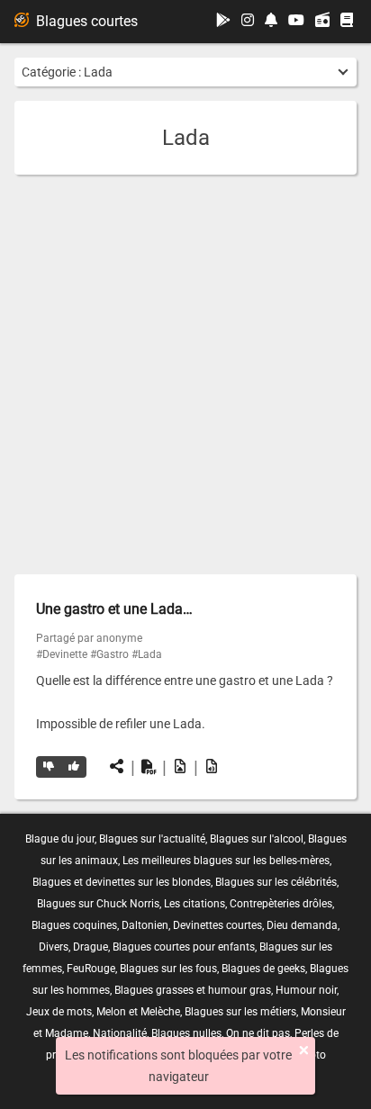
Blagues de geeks (263, 968)
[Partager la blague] (117, 767)
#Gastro (109, 654)
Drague (90, 947)
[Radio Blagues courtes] (322, 21)
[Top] (73, 767)
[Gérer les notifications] (271, 21)
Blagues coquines (74, 925)
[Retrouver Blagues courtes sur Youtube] (296, 21)
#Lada (146, 654)
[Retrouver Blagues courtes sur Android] (223, 21)
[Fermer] (304, 1050)
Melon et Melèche (138, 1011)
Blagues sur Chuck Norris (98, 903)
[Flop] (48, 767)
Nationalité (120, 1033)
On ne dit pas (258, 1033)
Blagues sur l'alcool (256, 839)
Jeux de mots (59, 1011)
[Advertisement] (185, 374)
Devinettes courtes (217, 925)
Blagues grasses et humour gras (192, 990)
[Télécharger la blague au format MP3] (212, 767)
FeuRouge (91, 968)
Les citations (194, 903)
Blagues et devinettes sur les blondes (121, 882)
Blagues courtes (87, 21)
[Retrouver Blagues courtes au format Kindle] (346, 21)
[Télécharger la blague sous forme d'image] (180, 767)
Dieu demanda (302, 925)
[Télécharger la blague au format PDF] (149, 767)
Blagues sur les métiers (240, 1011)
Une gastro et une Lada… (114, 609)
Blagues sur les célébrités (276, 882)
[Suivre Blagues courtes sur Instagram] (247, 21)
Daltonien (145, 925)
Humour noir (306, 990)
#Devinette (61, 654)
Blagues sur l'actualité (152, 839)
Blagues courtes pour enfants (184, 947)
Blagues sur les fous (168, 968)
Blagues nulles (186, 1033)
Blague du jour (60, 839)
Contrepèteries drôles (281, 903)
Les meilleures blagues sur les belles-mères (226, 860)
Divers (53, 947)
